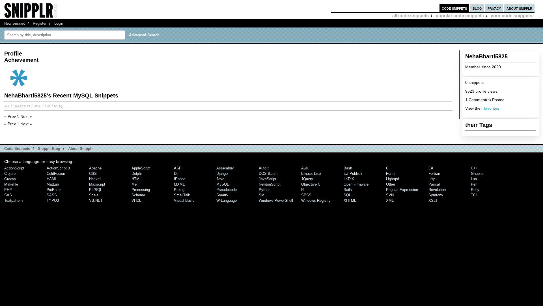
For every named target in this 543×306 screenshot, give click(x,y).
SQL (347, 195)
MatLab (53, 184)
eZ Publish (353, 173)
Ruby (475, 190)
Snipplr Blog (49, 148)
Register (39, 23)
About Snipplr (80, 148)
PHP (48, 106)
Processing (141, 190)
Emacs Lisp (311, 173)
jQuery (307, 179)
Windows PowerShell (276, 200)
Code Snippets (17, 148)
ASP (178, 168)
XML (390, 200)
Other (390, 184)
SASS (52, 195)
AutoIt (264, 168)
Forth (390, 173)
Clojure (10, 173)
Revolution (437, 190)
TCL (474, 195)
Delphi (137, 173)
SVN (390, 195)
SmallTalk (182, 195)
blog (477, 8)
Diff (177, 173)
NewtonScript (270, 184)
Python (264, 190)
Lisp (431, 179)
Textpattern (13, 200)
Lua (474, 179)
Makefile (11, 184)
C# (430, 168)
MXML (179, 184)
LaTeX (349, 179)
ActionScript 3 (58, 168)
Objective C (310, 184)
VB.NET (96, 200)
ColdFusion (56, 173)
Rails (348, 190)
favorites (491, 108)
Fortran (434, 173)
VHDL (136, 200)
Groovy (10, 179)
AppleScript (141, 168)
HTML (37, 106)
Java (220, 179)
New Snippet (14, 23)
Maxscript (97, 184)
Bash (348, 168)
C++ (474, 168)
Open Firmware (356, 184)
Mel (134, 184)
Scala (93, 195)
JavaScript (21, 106)
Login (58, 23)
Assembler (225, 168)
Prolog (179, 190)
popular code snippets (460, 15)
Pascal (434, 184)
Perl (474, 184)
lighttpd (392, 179)
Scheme (138, 195)
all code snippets (410, 15)
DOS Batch (268, 173)
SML (262, 195)
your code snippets (511, 15)
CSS (93, 173)
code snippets (454, 8)
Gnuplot (477, 173)
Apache (95, 168)
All (7, 106)
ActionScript (14, 168)
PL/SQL (95, 190)
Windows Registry (316, 200)
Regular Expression (402, 190)
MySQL (59, 106)
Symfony (435, 195)
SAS (8, 195)
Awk (304, 168)
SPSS (306, 195)
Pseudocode (226, 190)
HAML (52, 179)
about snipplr (519, 8)
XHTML (350, 200)
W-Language (226, 200)
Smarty (222, 195)
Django (222, 173)
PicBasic (54, 190)
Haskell (95, 179)
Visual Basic (184, 200)
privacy (494, 8)
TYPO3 (53, 200)
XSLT (433, 200)
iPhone (180, 179)
